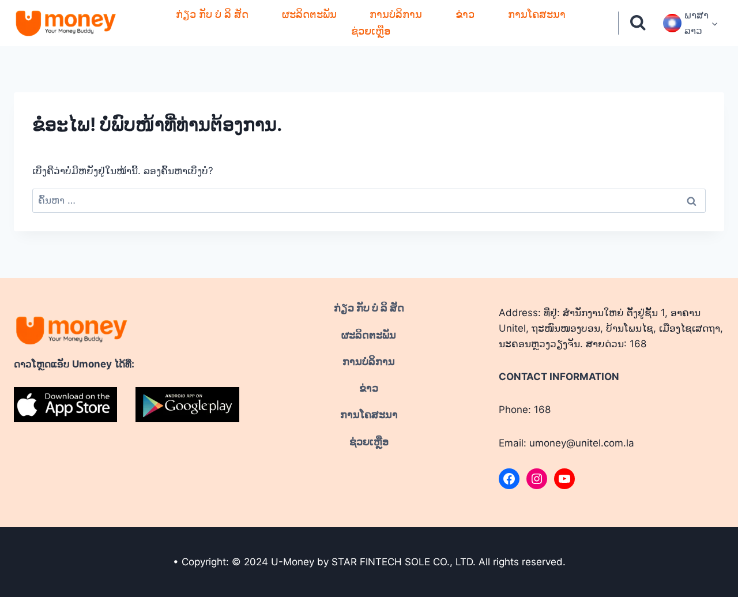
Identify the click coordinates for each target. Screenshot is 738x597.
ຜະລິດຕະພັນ (309, 14)
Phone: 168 (525, 409)
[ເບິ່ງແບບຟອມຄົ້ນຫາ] (638, 23)
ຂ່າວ (465, 14)
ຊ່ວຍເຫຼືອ (370, 31)
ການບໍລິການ (396, 14)
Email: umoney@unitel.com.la (566, 443)
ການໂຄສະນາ (537, 14)
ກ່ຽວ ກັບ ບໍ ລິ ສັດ (212, 14)
